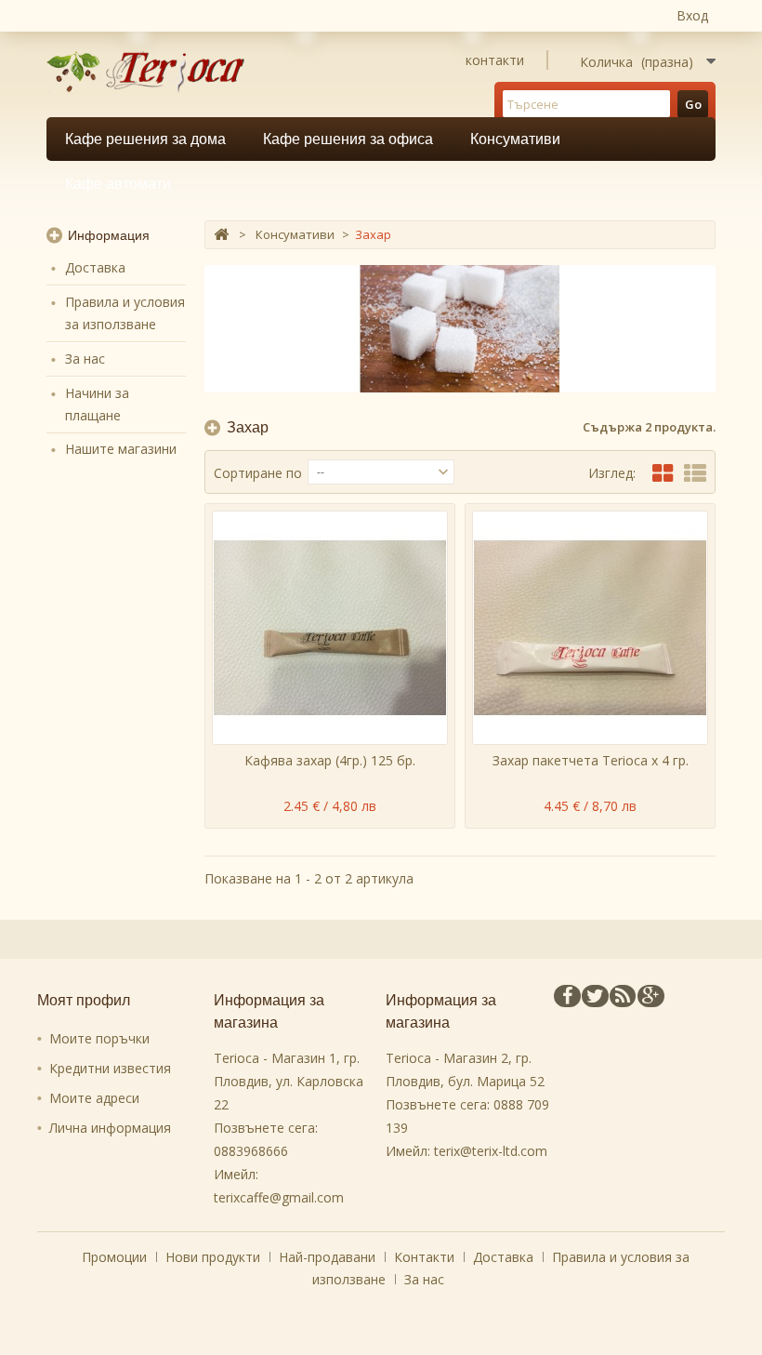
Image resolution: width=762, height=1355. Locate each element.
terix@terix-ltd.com (490, 1151)
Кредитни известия (110, 1068)
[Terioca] (151, 71)
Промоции (116, 1257)
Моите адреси (94, 1098)
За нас (85, 358)
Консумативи (515, 139)
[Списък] (695, 473)
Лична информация (110, 1127)
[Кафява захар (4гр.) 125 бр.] (330, 627)
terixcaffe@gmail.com (279, 1197)
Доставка (95, 267)
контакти (495, 60)
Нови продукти (214, 1257)
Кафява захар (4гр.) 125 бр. (329, 760)
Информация (109, 235)
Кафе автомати (118, 184)
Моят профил (83, 1000)
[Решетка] (662, 473)
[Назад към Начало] (221, 234)
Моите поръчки (99, 1038)
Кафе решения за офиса (348, 139)
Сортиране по (258, 473)
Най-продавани (329, 1257)
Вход (692, 15)
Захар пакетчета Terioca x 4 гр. (591, 760)
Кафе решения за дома (145, 139)
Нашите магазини (121, 449)
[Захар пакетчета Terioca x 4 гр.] (590, 627)
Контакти (426, 1257)
